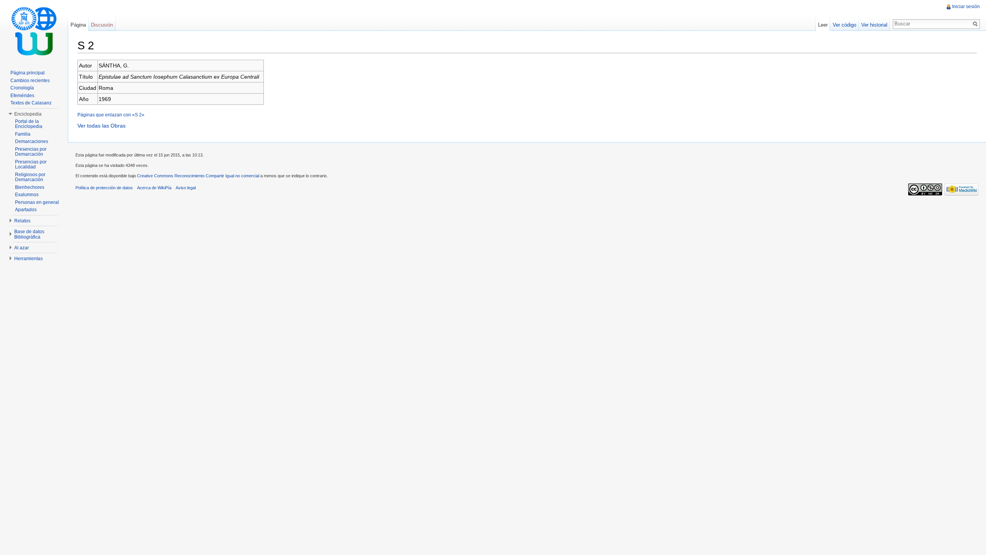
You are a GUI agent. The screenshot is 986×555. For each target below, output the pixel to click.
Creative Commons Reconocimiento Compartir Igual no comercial (198, 175)
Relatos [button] (22, 221)
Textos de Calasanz (31, 103)
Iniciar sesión (966, 6)
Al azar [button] (21, 248)
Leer (823, 25)
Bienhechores (29, 187)
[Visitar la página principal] (34, 31)
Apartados (26, 209)
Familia (22, 134)
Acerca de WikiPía (154, 187)
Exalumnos (27, 194)
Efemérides (22, 95)
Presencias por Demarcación (31, 151)
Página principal (27, 73)
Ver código (844, 25)
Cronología (22, 88)
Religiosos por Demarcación (30, 177)
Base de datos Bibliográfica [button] (29, 234)
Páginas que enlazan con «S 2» (110, 114)
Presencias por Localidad (31, 164)
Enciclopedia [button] (28, 114)
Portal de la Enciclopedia (28, 124)
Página (78, 25)
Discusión (102, 25)
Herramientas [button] (28, 258)
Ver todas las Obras (101, 126)
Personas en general (37, 202)
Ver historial (874, 25)
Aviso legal (186, 187)
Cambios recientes (30, 80)
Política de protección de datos (104, 187)
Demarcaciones (31, 141)
